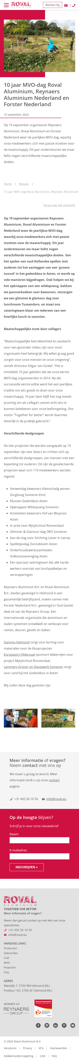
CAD (6, 958)
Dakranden (11, 953)
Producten (10, 948)
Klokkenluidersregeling (18, 1056)
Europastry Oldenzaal (19, 654)
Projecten (10, 967)
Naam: (14, 834)
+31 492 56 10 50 (26, 799)
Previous (9, 718)
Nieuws (24, 184)
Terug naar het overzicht (59, 205)
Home (8, 184)
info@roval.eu (56, 799)
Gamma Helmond (17, 642)
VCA (41, 1048)
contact (54, 780)
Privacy (27, 1048)
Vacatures (10, 1048)
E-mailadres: (18, 850)
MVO (7, 962)
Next (70, 718)
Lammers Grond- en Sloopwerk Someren (33, 667)
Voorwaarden (58, 1048)
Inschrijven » (27, 867)
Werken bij (52, 5)
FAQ (6, 972)
